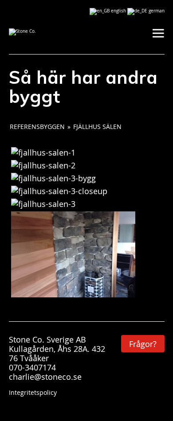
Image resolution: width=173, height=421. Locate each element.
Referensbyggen (37, 126)
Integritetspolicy (33, 392)
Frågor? (143, 344)
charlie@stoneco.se (45, 376)
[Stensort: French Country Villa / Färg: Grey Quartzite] (43, 152)
